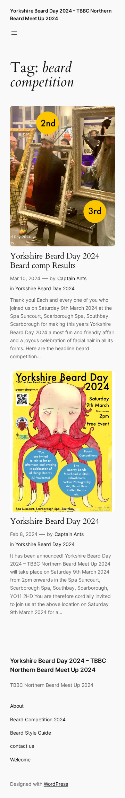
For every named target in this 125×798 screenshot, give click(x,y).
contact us (22, 746)
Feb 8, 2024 (24, 534)
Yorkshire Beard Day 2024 (45, 288)
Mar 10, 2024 (25, 278)
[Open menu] (14, 33)
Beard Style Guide (30, 733)
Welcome (20, 759)
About (17, 706)
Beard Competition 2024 (38, 719)
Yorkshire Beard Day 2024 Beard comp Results (54, 261)
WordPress (56, 784)
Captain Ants (71, 278)
